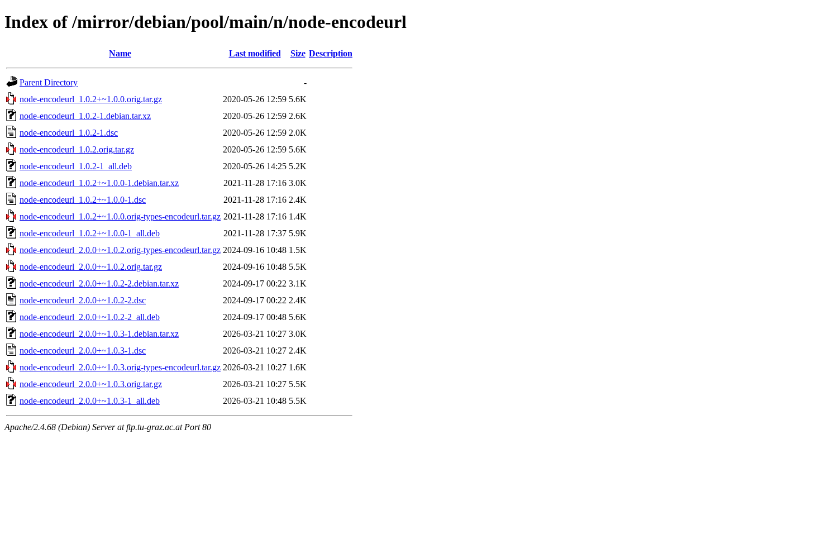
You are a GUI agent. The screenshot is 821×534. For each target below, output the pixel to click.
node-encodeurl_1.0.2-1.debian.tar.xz (85, 116)
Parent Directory (49, 82)
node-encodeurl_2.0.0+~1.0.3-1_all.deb (90, 401)
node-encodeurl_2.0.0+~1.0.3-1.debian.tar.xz (99, 333)
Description (330, 53)
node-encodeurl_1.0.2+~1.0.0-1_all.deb (90, 233)
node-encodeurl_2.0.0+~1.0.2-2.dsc (83, 300)
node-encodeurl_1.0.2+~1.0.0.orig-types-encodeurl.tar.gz (120, 216)
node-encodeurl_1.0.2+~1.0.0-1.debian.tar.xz (99, 183)
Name (120, 53)
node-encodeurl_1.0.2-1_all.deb (76, 166)
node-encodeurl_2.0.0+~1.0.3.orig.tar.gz (91, 384)
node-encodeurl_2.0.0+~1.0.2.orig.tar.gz (91, 266)
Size (298, 53)
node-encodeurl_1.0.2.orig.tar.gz (77, 149)
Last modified (255, 53)
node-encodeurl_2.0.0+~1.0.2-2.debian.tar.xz (99, 283)
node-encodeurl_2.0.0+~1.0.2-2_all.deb (90, 317)
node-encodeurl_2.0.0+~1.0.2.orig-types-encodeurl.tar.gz (120, 250)
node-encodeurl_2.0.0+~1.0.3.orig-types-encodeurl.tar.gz (120, 367)
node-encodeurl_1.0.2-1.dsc (69, 132)
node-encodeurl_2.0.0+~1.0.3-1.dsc (83, 350)
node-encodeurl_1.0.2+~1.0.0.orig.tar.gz (91, 99)
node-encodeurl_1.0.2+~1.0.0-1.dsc (83, 199)
